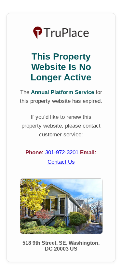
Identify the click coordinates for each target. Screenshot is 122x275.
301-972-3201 (62, 152)
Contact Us (61, 162)
